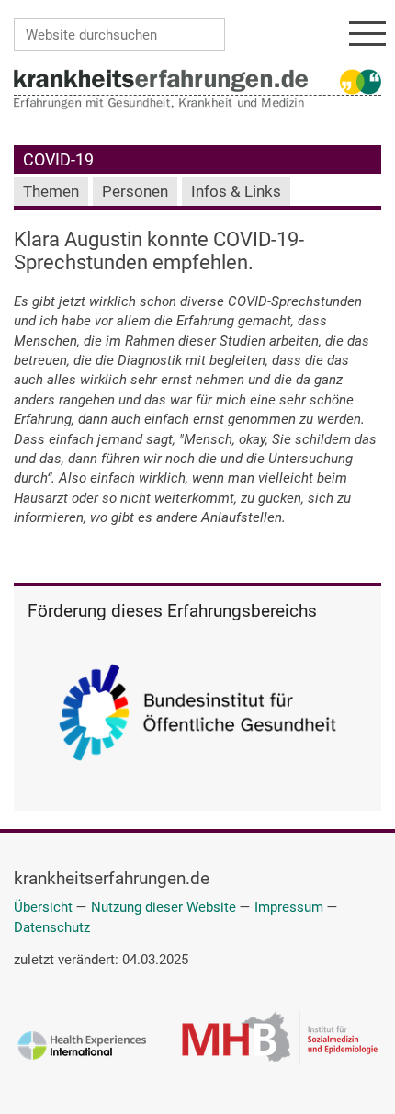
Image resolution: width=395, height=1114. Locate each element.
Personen (135, 191)
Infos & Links (236, 191)
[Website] (161, 80)
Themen (51, 191)
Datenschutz (52, 927)
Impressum (288, 907)
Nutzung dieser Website (163, 907)
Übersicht (43, 907)
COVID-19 (58, 159)
